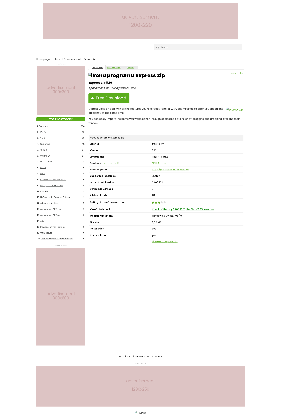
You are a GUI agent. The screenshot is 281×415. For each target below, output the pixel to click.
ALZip (42, 173)
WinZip (43, 132)
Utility (57, 59)
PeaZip (43, 149)
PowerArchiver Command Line (57, 238)
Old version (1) (113, 67)
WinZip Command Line (51, 185)
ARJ (42, 221)
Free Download (111, 98)
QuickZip (44, 191)
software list (111, 163)
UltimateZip (46, 232)
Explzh (43, 167)
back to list (237, 73)
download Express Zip (165, 241)
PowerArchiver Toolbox (52, 227)
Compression (72, 59)
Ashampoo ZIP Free (50, 209)
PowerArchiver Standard (53, 179)
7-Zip (42, 138)
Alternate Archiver (49, 203)
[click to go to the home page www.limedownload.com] (44, 45)
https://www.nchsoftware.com (170, 169)
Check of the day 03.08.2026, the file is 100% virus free (183, 209)
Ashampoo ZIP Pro (50, 215)
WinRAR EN (45, 155)
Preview (130, 67)
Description (97, 67)
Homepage (43, 59)
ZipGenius (45, 144)
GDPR (129, 356)
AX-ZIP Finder (46, 161)
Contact (120, 356)
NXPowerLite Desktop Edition (55, 197)
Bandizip (43, 126)
